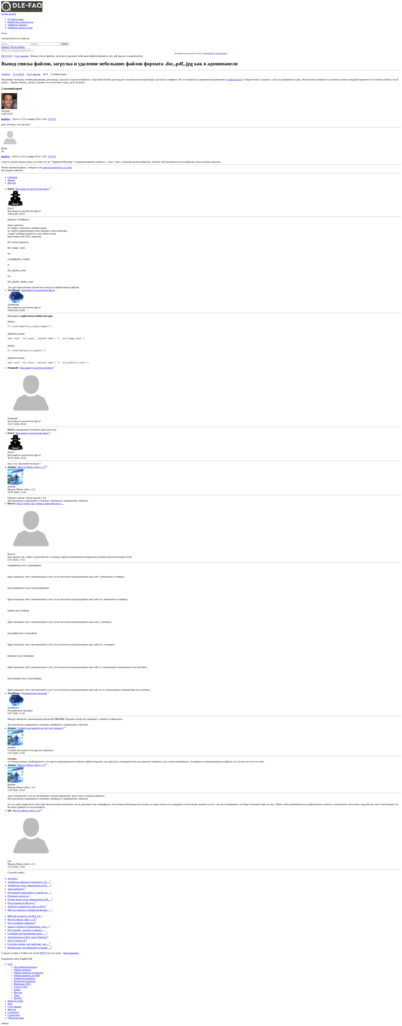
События (12, 177)
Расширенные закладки (34, 693)
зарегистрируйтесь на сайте (57, 167)
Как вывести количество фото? (32, 189)
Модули (12, 183)
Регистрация (17, 47)
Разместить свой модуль (20, 22)
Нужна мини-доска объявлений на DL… (30, 899)
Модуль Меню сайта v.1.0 (31, 467)
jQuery (17, 989)
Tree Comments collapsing (22, 923)
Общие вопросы (22, 970)
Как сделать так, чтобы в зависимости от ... (40, 503)
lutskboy (5, 119)
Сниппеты (13, 1012)
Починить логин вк (19, 896)
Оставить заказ (16, 19)
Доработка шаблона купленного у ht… (29, 882)
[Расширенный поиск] (32, 50)
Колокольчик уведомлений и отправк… (30, 947)
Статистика (14, 1015)
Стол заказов (21, 56)
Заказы (11, 180)
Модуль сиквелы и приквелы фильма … (30, 910)
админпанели (234, 79)
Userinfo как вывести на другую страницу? (41, 728)
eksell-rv (6, 74)
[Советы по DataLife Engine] (21, 11)
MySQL (18, 998)
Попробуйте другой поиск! (215, 53)
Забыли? (5, 47)
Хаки (16, 995)
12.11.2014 (18, 74)
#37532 (52, 119)
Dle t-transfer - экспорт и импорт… (27, 930)
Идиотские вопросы (24, 981)
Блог (10, 1003)
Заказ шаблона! (17, 889)
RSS (42, 953)
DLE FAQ (6, 56)
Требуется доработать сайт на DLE (27, 906)
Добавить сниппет (17, 25)
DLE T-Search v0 (17, 940)
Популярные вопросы (25, 967)
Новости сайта (15, 1001)
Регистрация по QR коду (22, 903)
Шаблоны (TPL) (22, 984)
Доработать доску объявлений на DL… (29, 885)
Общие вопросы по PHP (27, 975)
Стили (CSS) (20, 986)
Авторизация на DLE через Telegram (28, 937)
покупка (13, 878)
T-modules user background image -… (27, 933)
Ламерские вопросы (24, 978)
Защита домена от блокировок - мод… (29, 926)
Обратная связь (16, 1018)
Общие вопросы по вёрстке (28, 972)
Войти (65, 44)
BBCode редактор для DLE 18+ (25, 916)
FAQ (10, 964)
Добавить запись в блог (20, 27)
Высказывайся (71, 953)
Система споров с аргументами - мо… (29, 944)
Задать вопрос (8, 14)
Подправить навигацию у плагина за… (30, 892)
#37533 (52, 156)
